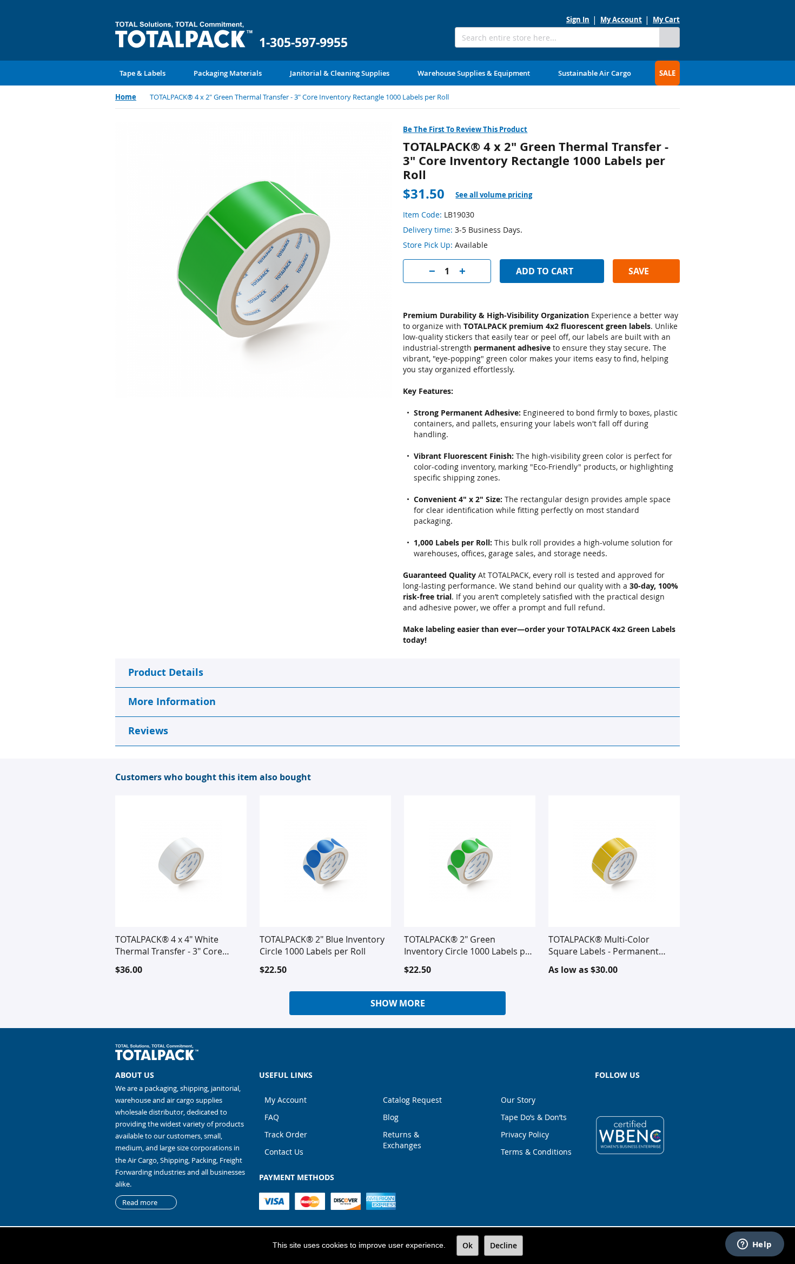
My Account (621, 19)
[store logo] (184, 35)
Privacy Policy (525, 1134)
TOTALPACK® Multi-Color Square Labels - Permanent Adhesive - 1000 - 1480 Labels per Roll (607, 945)
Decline (503, 1245)
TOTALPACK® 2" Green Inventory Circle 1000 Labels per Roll (469, 945)
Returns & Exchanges (402, 1139)
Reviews (148, 731)
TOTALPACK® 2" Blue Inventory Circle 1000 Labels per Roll (322, 945)
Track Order (285, 1134)
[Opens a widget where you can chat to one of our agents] (754, 1245)
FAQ (271, 1117)
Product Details (165, 672)
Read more (139, 1202)
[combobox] (557, 37)
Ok (467, 1245)
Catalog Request (412, 1100)
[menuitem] (142, 73)
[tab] (500, 195)
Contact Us (283, 1152)
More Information (172, 701)
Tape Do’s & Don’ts (534, 1117)
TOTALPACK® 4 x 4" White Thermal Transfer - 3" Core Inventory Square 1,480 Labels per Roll (176, 945)
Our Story (518, 1100)
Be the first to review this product (465, 129)
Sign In (577, 19)
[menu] (397, 73)
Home (125, 97)
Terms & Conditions (536, 1152)
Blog (391, 1117)
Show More (397, 1003)
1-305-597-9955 (303, 42)
